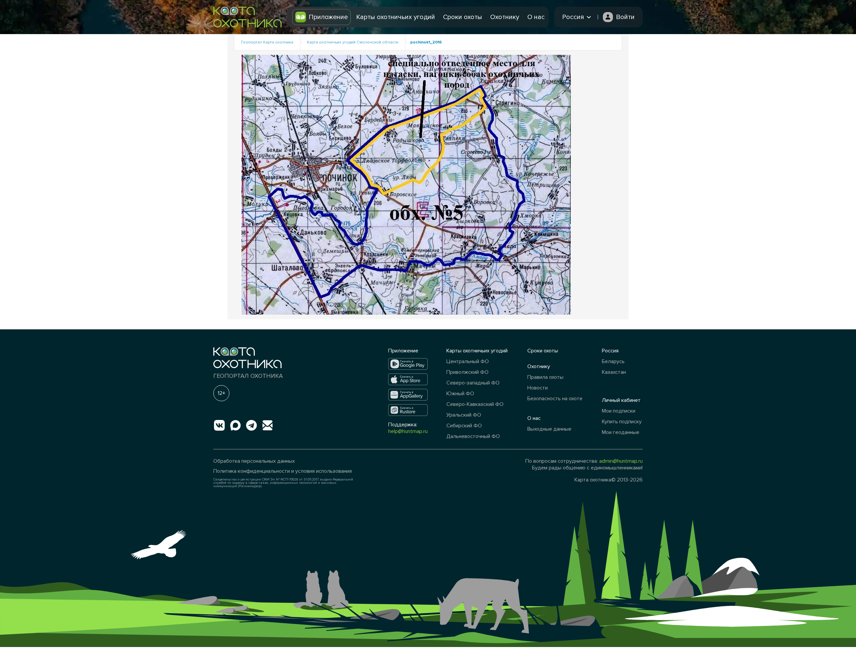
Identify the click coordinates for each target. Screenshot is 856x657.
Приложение (328, 17)
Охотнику (504, 17)
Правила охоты (545, 377)
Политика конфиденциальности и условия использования (282, 471)
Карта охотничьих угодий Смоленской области (352, 42)
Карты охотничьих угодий (395, 17)
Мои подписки (618, 411)
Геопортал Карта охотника (267, 42)
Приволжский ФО (467, 372)
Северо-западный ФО (473, 382)
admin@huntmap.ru (621, 461)
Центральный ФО (467, 361)
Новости (537, 388)
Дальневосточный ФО (473, 436)
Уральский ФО (463, 415)
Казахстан (614, 372)
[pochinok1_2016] (406, 184)
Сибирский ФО (464, 425)
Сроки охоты (462, 17)
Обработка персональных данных (254, 461)
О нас (536, 17)
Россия (610, 350)
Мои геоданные (620, 432)
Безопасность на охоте (554, 398)
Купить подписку (622, 421)
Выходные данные (549, 429)
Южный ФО (460, 393)
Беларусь (613, 361)
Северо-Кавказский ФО (475, 404)
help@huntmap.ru (408, 431)
